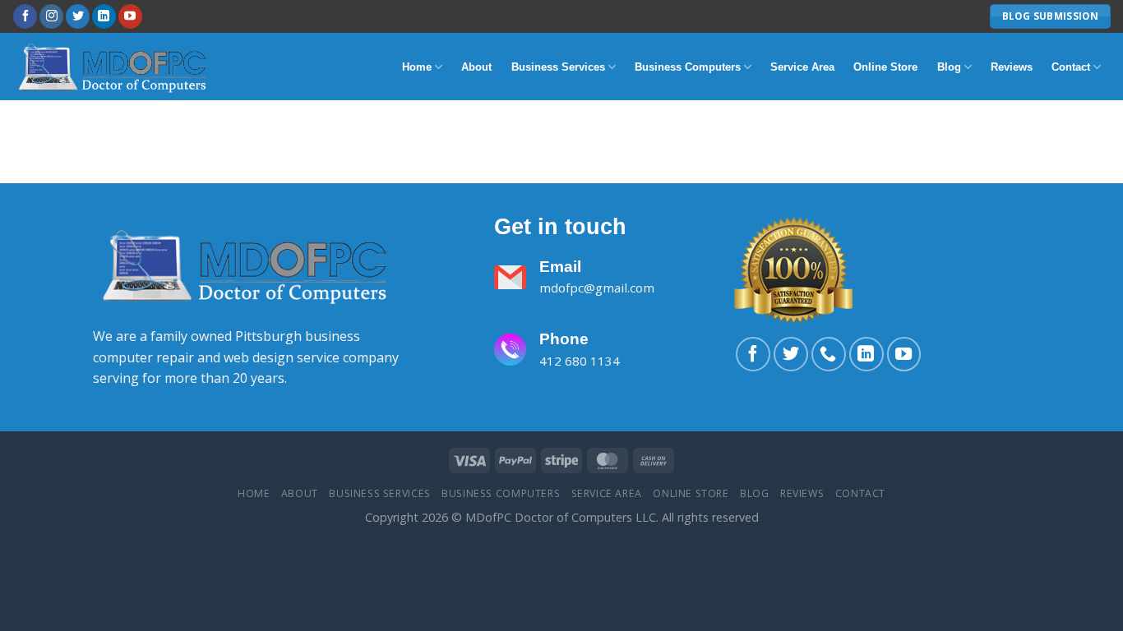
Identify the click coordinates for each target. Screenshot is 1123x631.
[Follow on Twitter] (78, 16)
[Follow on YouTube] (130, 16)
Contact (1070, 67)
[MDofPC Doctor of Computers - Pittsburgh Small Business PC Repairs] (115, 66)
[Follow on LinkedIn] (104, 16)
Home (417, 67)
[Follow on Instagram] (51, 16)
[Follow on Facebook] (25, 16)
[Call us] (828, 354)
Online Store (885, 67)
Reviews (1012, 67)
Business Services (558, 67)
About (476, 67)
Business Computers (688, 67)
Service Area (802, 67)
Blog (949, 67)
